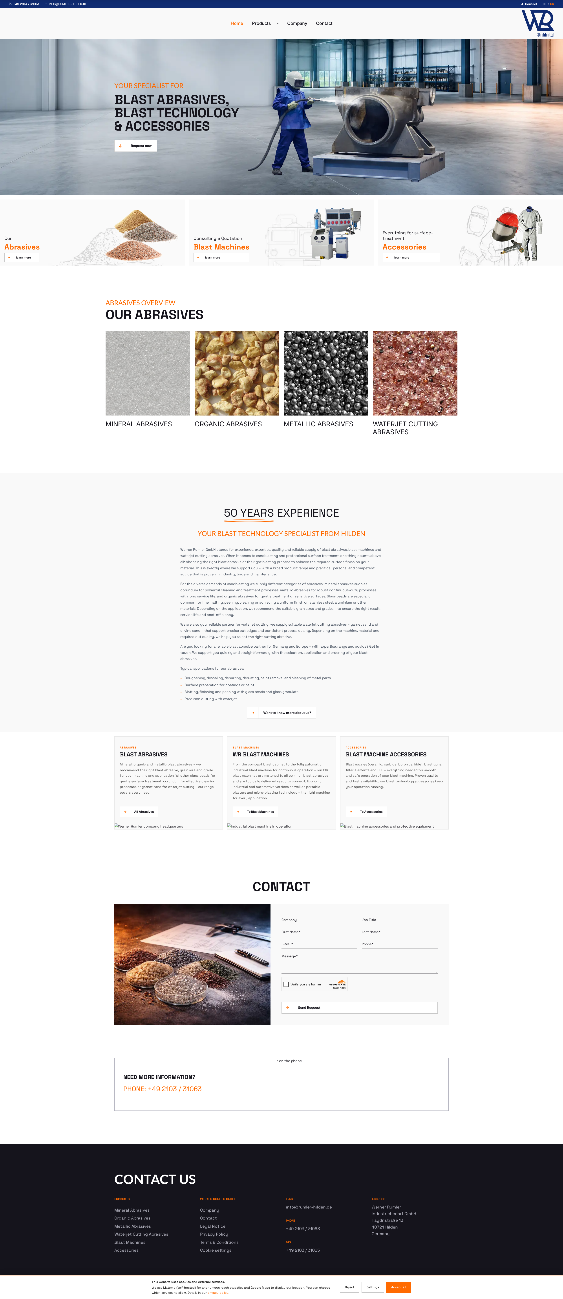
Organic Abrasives (132, 1218)
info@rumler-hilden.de (309, 1207)
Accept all (398, 1287)
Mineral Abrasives (132, 1210)
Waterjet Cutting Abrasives (141, 1234)
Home (237, 23)
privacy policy (218, 1293)
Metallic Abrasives (132, 1226)
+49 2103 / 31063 (26, 4)
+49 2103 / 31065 (303, 1250)
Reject (349, 1287)
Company (297, 23)
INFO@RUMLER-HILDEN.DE (68, 4)
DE (545, 4)
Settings (373, 1287)
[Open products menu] (279, 23)
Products (261, 23)
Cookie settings (215, 1250)
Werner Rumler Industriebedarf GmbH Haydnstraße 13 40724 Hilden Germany (394, 1220)
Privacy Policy (214, 1234)
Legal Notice (212, 1226)
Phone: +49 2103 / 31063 (162, 1089)
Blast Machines (129, 1242)
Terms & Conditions (219, 1242)
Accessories (126, 1250)
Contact (531, 4)
